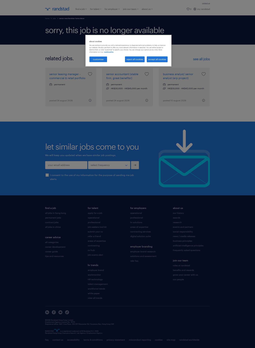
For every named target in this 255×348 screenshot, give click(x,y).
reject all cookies (134, 59)
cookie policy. (109, 52)
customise (98, 59)
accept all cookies (157, 59)
